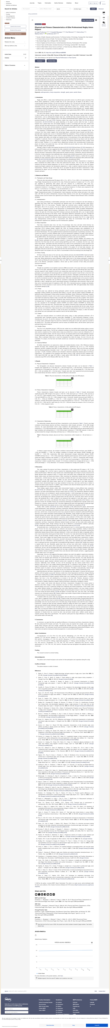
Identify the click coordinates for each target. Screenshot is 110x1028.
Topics (39, 3)
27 (91, 250)
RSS (96, 991)
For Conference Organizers (62, 1014)
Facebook (92, 1004)
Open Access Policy (44, 1006)
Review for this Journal (15, 30)
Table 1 (91, 366)
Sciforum (75, 1002)
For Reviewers (59, 1004)
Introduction (9, 3)
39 (83, 600)
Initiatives (69, 3)
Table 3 (81, 423)
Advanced (100, 9)
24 (77, 212)
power (71, 92)
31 (44, 351)
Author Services (58, 3)
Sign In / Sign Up (93, 3)
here (43, 926)
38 (54, 593)
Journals (32, 3)
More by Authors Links (11, 45)
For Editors (58, 1006)
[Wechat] (48, 895)
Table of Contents (10, 65)
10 (85, 120)
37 (57, 525)
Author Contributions (11, 12)
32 (77, 355)
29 (82, 255)
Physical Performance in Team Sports (66, 57)
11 (43, 122)
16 (51, 122)
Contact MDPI (42, 1008)
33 (72, 491)
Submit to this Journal (15, 26)
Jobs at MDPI (42, 1010)
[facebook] (45, 895)
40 (35, 608)
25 (87, 218)
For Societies (59, 1012)
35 (35, 525)
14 (48, 122)
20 (70, 157)
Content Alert (102, 991)
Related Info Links (10, 42)
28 (81, 255)
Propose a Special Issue (15, 34)
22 (50, 159)
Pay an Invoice (42, 1004)
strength (63, 92)
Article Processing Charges (45, 1002)
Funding (8, 14)
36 (37, 525)
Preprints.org (76, 1006)
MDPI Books (76, 1004)
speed (67, 92)
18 (89, 130)
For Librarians (59, 1008)
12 (45, 122)
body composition (55, 92)
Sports (6, 991)
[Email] (36, 895)
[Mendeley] (54, 895)
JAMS (74, 1014)
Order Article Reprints (87, 20)
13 (46, 122)
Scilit (60, 675)
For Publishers (59, 1010)
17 (88, 130)
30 (86, 330)
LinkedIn (92, 1002)
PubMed (65, 675)
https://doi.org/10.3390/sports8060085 (56, 52)
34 (65, 495)
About (76, 3)
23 (52, 159)
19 (73, 156)
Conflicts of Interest (10, 18)
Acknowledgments (10, 16)
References (8, 19)
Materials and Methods (11, 5)
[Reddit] (51, 895)
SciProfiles (75, 1010)
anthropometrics (45, 92)
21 (71, 157)
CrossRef (55, 675)
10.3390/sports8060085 (31, 14)
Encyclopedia (76, 1012)
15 (50, 122)
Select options (9, 1009)
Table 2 (78, 392)
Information (48, 3)
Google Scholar (48, 675)
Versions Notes (52, 61)
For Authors (59, 1002)
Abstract (8, 1)
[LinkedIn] (42, 895)
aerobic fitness (77, 92)
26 (37, 240)
